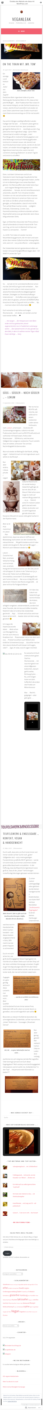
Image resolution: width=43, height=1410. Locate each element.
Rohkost (5, 1307)
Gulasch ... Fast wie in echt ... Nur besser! (25, 1213)
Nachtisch (6, 1303)
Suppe (4, 1312)
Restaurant (26, 1303)
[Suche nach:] (21, 1117)
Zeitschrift (34, 1312)
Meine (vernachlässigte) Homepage (14, 1387)
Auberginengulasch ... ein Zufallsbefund (25, 1166)
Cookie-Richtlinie (12, 1401)
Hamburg (23, 1295)
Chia (36, 1284)
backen (26, 1284)
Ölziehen (5, 1315)
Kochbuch (9, 1300)
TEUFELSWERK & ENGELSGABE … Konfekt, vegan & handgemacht (21, 838)
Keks (37, 1295)
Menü (23, 31)
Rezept (32, 1303)
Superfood (35, 1307)
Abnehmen (6, 1284)
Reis (21, 1303)
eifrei (5, 1287)
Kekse (4, 1300)
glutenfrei (14, 1295)
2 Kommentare (20, 403)
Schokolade (20, 1307)
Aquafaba (20, 1284)
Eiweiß (21, 1288)
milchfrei (35, 1300)
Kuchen (14, 1300)
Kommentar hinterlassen (20, 70)
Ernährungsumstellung (10, 1292)
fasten (19, 1291)
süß (7, 1312)
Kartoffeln (33, 1295)
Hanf (29, 1295)
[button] (30, 718)
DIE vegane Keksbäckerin (11, 1376)
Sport (31, 1307)
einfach (10, 1288)
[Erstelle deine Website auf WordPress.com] (21, 2)
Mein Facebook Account (10, 1382)
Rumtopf (11, 1307)
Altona (11, 1284)
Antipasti (16, 1284)
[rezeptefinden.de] (9, 1350)
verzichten (29, 1312)
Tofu (10, 1312)
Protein (18, 1303)
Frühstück (31, 1292)
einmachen (16, 1288)
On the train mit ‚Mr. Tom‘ (19, 64)
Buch (33, 1284)
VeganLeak (21, 19)
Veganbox (23, 1312)
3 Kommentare (17, 848)
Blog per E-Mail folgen (21, 1233)
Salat (15, 1307)
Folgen (7, 1253)
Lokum (9, 428)
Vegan (15, 1311)
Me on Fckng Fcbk (21, 1222)
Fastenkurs (25, 1291)
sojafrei (26, 1306)
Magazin (30, 1300)
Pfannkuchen (12, 1303)
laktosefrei (22, 1299)
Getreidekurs (6, 1295)
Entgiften (26, 1288)
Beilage (30, 1284)
